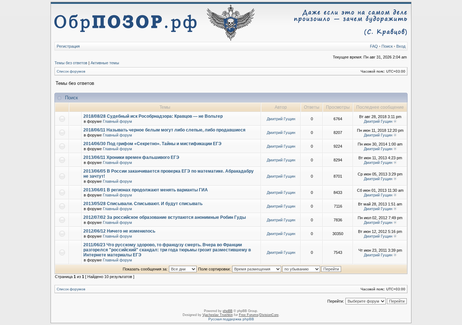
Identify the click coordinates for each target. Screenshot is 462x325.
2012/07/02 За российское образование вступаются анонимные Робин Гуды (164, 217)
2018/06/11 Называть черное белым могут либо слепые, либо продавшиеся (164, 130)
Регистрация (68, 46)
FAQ (374, 46)
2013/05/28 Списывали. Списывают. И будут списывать (142, 203)
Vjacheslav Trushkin (217, 315)
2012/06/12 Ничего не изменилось (119, 231)
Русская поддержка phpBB (231, 319)
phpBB (227, 311)
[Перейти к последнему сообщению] (395, 121)
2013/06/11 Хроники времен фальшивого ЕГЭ (131, 157)
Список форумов (71, 71)
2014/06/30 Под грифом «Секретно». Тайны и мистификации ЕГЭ (152, 143)
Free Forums (248, 315)
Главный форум (117, 121)
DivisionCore (269, 315)
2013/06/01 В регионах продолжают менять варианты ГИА (145, 189)
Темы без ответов (71, 63)
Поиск (387, 46)
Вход (400, 46)
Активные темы (105, 63)
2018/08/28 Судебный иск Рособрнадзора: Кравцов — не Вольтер (153, 116)
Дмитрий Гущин (281, 119)
